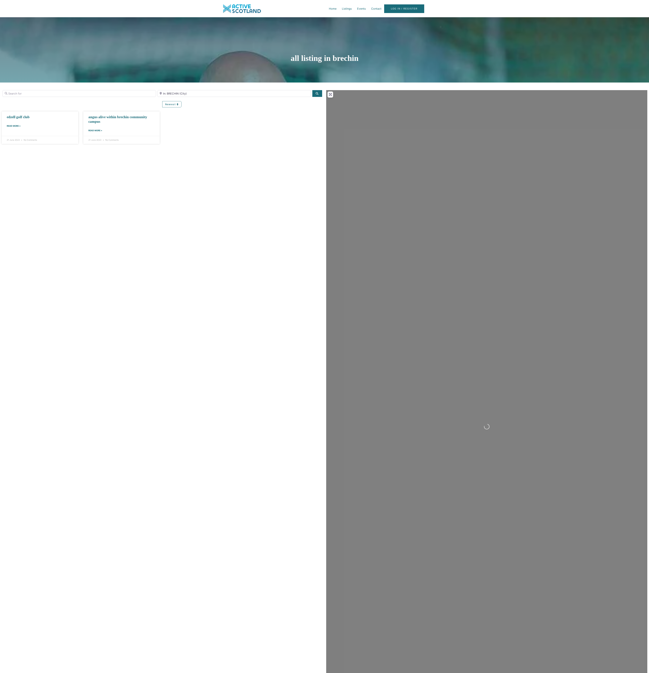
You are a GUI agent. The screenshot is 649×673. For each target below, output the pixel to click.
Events (361, 8)
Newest (171, 104)
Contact (376, 8)
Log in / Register (404, 9)
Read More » (14, 126)
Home (332, 8)
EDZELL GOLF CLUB (18, 117)
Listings (347, 8)
